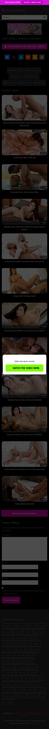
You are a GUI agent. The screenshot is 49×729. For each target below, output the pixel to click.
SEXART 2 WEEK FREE (32, 2)
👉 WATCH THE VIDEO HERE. (24, 368)
